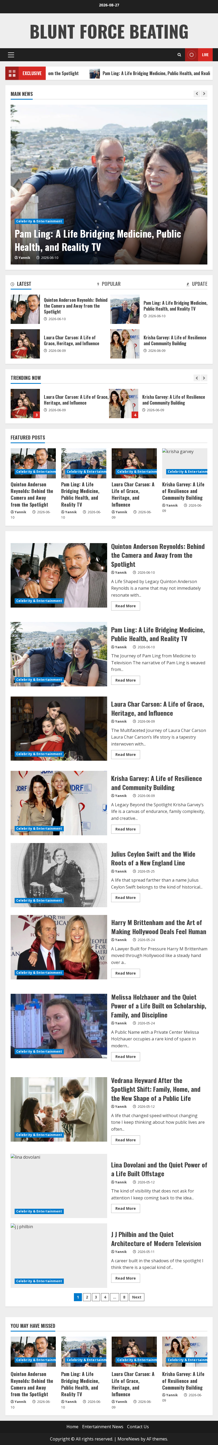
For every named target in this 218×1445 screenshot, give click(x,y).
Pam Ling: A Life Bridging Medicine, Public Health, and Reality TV (120, 73)
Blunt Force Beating (109, 31)
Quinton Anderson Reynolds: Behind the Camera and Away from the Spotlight (25, 309)
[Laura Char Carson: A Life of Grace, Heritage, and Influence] (134, 463)
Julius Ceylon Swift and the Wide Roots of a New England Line (123, 403)
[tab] (21, 284)
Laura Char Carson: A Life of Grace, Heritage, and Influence (25, 344)
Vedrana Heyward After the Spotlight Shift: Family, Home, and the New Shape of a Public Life (59, 1109)
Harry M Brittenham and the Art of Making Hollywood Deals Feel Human (59, 947)
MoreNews (129, 1439)
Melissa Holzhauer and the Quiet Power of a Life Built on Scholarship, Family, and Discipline (59, 1026)
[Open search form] (179, 55)
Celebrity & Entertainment (39, 221)
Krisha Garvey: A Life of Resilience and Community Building (25, 403)
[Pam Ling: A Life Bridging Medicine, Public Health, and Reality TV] (109, 184)
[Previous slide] (197, 94)
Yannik (24, 257)
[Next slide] (204, 94)
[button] (11, 54)
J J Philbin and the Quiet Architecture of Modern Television (59, 1255)
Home (72, 1427)
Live (205, 54)
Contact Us (138, 1427)
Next (136, 1297)
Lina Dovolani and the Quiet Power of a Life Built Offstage (59, 1186)
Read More (127, 606)
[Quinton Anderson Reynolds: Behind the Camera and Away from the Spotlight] (33, 463)
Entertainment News (102, 1427)
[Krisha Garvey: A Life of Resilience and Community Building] (184, 463)
